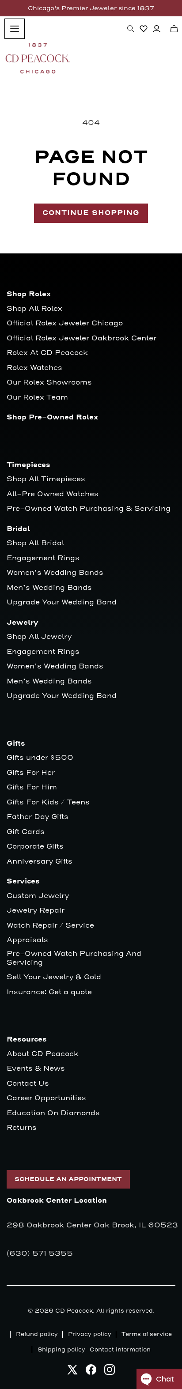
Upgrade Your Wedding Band (62, 602)
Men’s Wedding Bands (49, 588)
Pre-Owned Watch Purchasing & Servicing (89, 509)
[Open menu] (14, 29)
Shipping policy (61, 1349)
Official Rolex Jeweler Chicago (65, 323)
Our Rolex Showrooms (49, 382)
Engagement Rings (43, 558)
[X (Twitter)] (72, 1372)
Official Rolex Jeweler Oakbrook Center (81, 338)
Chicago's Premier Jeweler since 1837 (91, 8)
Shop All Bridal (35, 543)
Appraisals (27, 940)
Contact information (120, 1349)
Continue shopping (91, 213)
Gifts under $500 (40, 758)
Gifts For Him (32, 787)
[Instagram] (109, 1372)
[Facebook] (91, 1372)
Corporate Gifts (35, 846)
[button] (131, 29)
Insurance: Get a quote (49, 992)
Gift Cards (26, 832)
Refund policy (37, 1334)
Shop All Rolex (34, 309)
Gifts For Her (31, 773)
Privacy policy (89, 1334)
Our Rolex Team (37, 397)
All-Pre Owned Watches (53, 494)
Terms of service (146, 1334)
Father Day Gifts (37, 817)
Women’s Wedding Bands (55, 573)
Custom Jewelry (38, 896)
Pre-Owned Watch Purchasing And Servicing (74, 958)
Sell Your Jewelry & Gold (54, 977)
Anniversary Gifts (39, 861)
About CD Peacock (43, 1054)
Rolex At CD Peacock (47, 353)
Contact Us (28, 1083)
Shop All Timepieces (46, 479)
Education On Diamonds (53, 1113)
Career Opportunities (46, 1098)
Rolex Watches (34, 368)
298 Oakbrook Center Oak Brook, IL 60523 (92, 1225)
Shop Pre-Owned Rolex (52, 417)
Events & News (36, 1068)
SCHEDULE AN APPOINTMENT (68, 1179)
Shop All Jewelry (39, 637)
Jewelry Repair (35, 910)
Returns (22, 1128)
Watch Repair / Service (50, 925)
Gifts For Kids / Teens (48, 802)
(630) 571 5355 (40, 1253)
